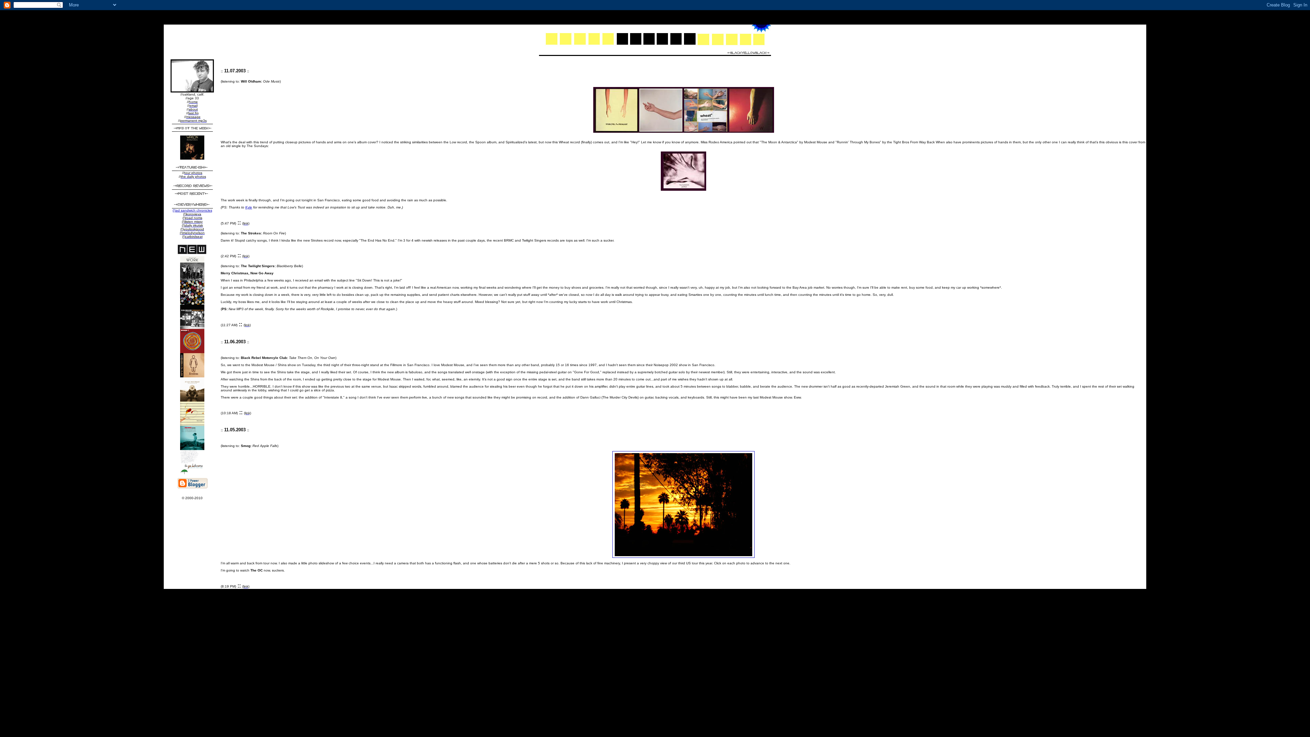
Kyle (248, 207)
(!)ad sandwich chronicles (192, 210)
